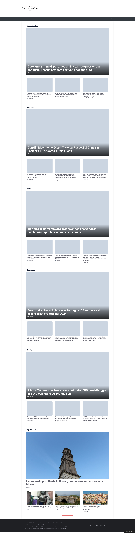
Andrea (28, 487)
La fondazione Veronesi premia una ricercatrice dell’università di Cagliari (39, 507)
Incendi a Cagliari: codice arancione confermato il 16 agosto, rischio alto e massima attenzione (94, 338)
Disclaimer (92, 525)
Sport (73, 19)
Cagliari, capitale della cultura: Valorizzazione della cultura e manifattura (92, 508)
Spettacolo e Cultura (64, 19)
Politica (29, 19)
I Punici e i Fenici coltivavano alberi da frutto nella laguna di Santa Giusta (66, 507)
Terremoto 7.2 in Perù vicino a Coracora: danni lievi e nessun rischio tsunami (39, 417)
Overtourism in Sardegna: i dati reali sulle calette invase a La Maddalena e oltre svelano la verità (66, 94)
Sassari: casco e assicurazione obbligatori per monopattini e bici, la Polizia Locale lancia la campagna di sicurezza (66, 176)
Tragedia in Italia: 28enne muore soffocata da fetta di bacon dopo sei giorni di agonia (38, 175)
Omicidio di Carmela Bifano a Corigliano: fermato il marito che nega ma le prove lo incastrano (39, 257)
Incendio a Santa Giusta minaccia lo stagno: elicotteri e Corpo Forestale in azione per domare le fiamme (66, 338)
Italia (24, 19)
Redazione (30, 72)
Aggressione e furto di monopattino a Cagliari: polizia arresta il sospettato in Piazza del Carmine (39, 94)
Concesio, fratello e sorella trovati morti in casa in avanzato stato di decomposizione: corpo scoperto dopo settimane (95, 258)
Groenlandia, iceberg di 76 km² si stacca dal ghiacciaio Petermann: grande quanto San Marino (67, 418)
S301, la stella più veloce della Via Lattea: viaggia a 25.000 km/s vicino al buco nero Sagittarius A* (95, 418)
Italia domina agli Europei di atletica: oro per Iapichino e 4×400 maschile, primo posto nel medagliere (39, 338)
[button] (111, 19)
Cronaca (36, 19)
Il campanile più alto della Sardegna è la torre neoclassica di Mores (64, 482)
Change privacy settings (129, 531)
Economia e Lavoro (45, 19)
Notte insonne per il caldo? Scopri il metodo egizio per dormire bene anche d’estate (67, 257)
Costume (55, 19)
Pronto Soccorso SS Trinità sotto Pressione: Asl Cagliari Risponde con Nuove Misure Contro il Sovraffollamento (94, 95)
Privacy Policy (99, 525)
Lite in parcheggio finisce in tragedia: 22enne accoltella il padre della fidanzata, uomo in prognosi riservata (94, 175)
